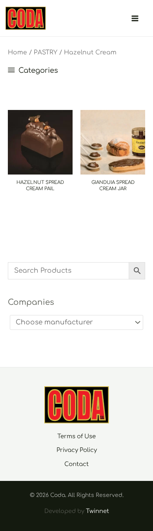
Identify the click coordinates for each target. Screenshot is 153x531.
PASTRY (45, 52)
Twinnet (97, 511)
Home (17, 52)
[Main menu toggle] (135, 18)
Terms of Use (76, 436)
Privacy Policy (76, 450)
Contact (76, 464)
